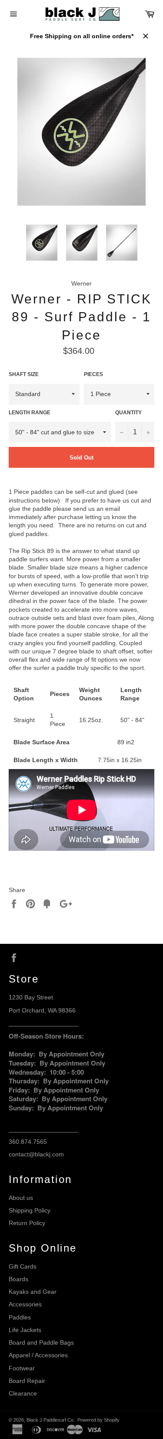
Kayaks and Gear (33, 1291)
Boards (18, 1279)
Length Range (29, 413)
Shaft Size (24, 374)
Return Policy (27, 1222)
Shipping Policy (29, 1210)
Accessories (25, 1304)
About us (21, 1197)
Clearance (23, 1393)
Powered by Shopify (98, 1419)
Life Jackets (25, 1329)
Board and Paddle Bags (41, 1342)
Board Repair (27, 1380)
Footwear (22, 1368)
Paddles (20, 1317)
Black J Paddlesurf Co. (51, 1419)
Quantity (128, 413)
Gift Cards (23, 1266)
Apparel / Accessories (38, 1355)
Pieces (93, 374)
